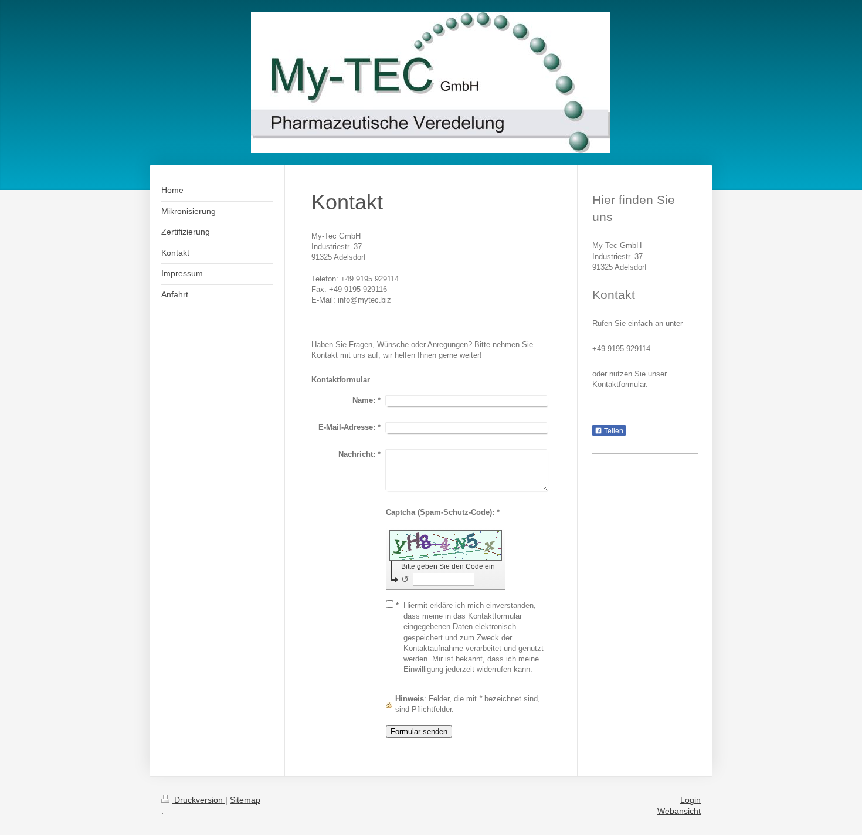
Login (690, 800)
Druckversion (198, 800)
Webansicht (679, 811)
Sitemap (245, 800)
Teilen (612, 431)
